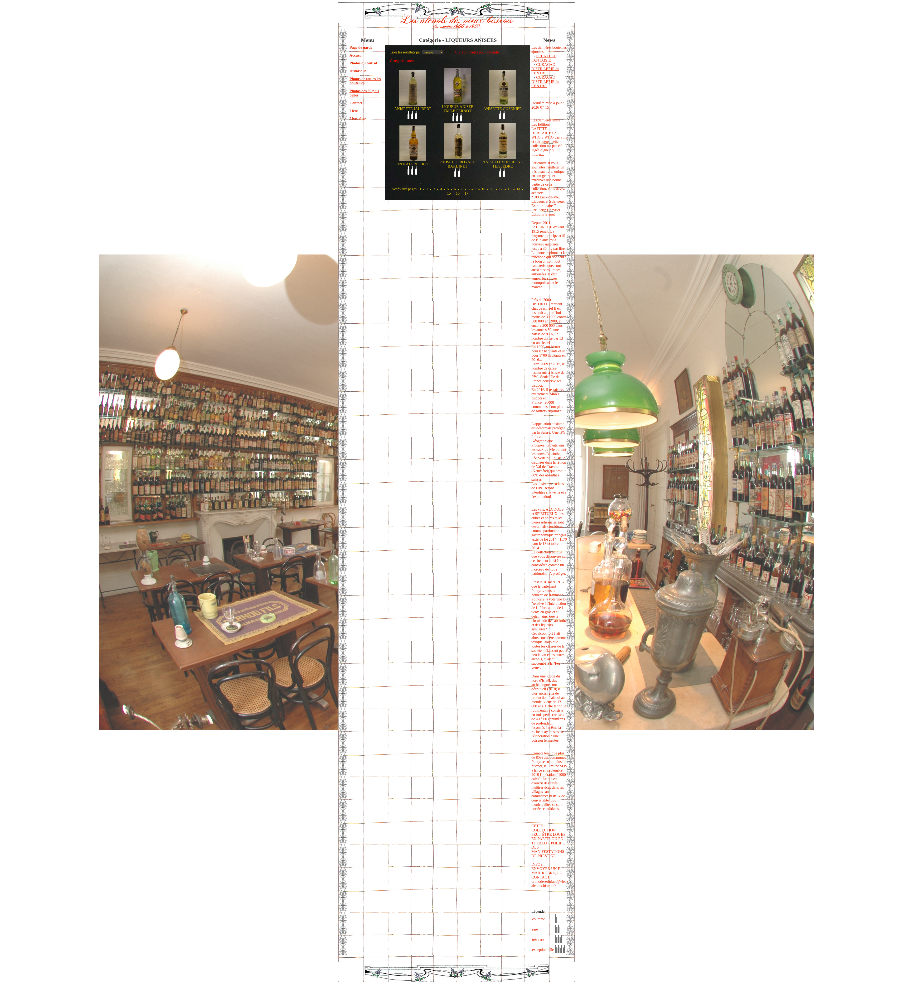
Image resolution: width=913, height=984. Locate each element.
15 (449, 193)
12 (501, 189)
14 (518, 189)
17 (466, 193)
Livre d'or (358, 119)
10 (483, 189)
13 (509, 189)
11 (492, 189)
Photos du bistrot (363, 63)
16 (458, 193)
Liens (354, 111)
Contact (356, 103)
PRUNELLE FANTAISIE (543, 58)
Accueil (355, 55)
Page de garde (361, 47)
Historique (358, 71)
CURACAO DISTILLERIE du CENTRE (545, 68)
